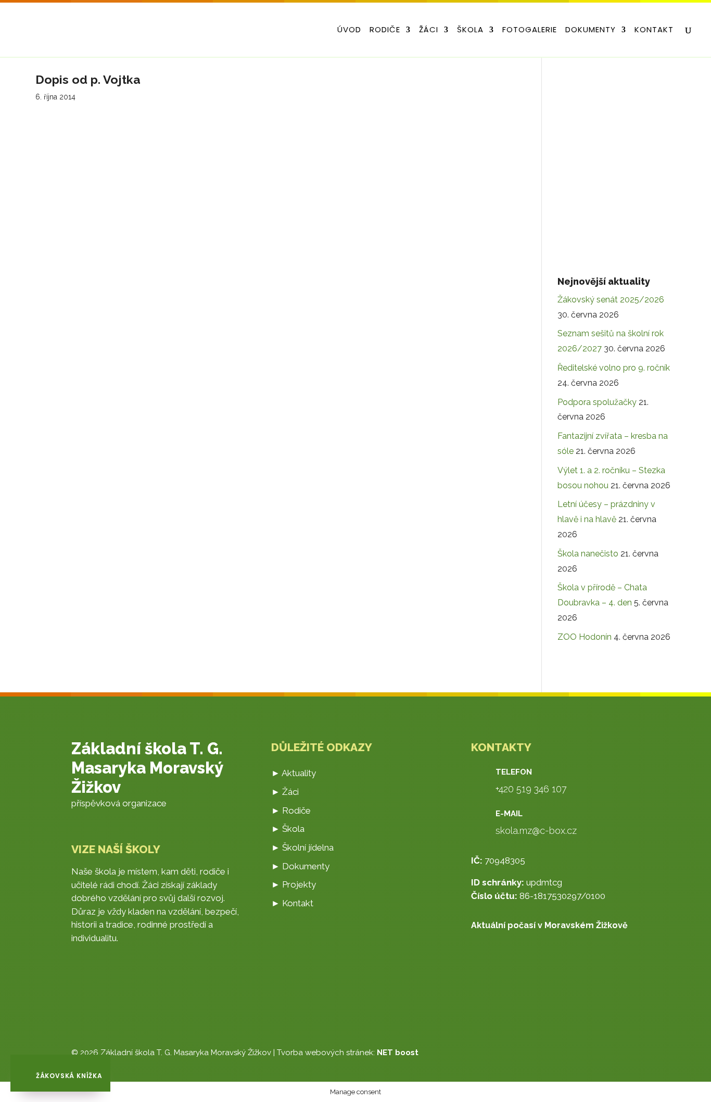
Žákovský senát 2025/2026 (610, 300)
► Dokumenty (300, 866)
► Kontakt (292, 903)
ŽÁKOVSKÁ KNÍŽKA (68, 1075)
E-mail (509, 813)
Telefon (514, 772)
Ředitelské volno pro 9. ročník (613, 368)
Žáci (428, 30)
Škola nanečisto (587, 554)
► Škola (287, 829)
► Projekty (293, 884)
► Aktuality (293, 773)
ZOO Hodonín (584, 637)
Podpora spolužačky (597, 402)
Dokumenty (590, 30)
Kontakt (654, 30)
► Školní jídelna (302, 847)
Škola (470, 30)
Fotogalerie (529, 30)
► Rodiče (291, 810)
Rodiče (385, 30)
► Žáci (285, 792)
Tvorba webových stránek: (347, 1052)
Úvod (349, 30)
